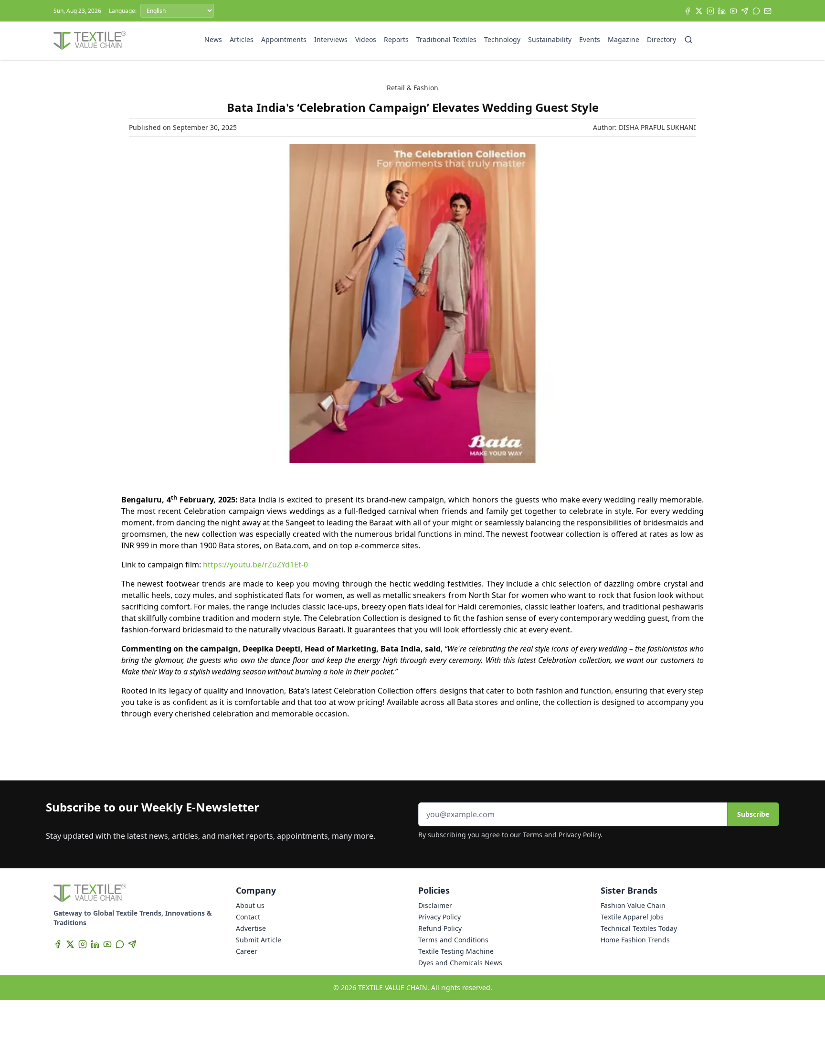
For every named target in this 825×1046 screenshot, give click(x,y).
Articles (242, 39)
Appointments (284, 39)
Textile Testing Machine (456, 951)
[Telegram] (745, 11)
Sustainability (549, 39)
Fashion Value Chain (633, 905)
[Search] (688, 39)
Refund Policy (440, 928)
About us (250, 905)
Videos (365, 39)
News (213, 39)
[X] (699, 11)
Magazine (623, 39)
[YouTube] (733, 11)
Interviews (331, 39)
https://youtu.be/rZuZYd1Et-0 (255, 564)
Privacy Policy (580, 834)
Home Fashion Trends (635, 939)
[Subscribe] (768, 11)
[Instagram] (710, 11)
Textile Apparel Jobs (632, 916)
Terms (532, 834)
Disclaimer (435, 905)
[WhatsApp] (756, 11)
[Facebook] (687, 11)
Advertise (251, 928)
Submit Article (258, 939)
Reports (396, 39)
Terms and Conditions (453, 939)
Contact (248, 916)
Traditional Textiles (446, 39)
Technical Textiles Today (639, 928)
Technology (502, 39)
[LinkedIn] (722, 11)
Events (589, 39)
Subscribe (753, 814)
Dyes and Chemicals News (460, 962)
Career (246, 951)
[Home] (89, 40)
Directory (661, 39)
